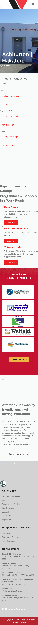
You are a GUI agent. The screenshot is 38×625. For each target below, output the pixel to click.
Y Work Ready (12, 247)
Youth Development (9, 541)
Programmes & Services (11, 504)
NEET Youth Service (16, 228)
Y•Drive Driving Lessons (11, 496)
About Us (5, 500)
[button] (19, 454)
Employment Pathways (10, 537)
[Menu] (33, 4)
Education (6, 533)
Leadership (6, 512)
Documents (6, 516)
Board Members (8, 508)
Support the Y (7, 520)
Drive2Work (11, 207)
